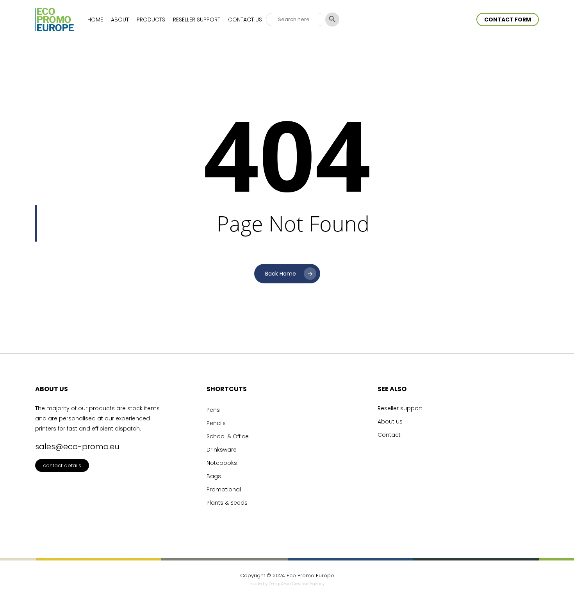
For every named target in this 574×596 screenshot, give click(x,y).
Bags (214, 476)
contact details (62, 465)
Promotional (224, 489)
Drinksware (222, 450)
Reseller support (400, 408)
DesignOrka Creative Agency (296, 584)
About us (390, 421)
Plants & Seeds (227, 503)
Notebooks (222, 463)
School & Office (228, 436)
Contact (389, 435)
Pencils (216, 423)
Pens (213, 410)
